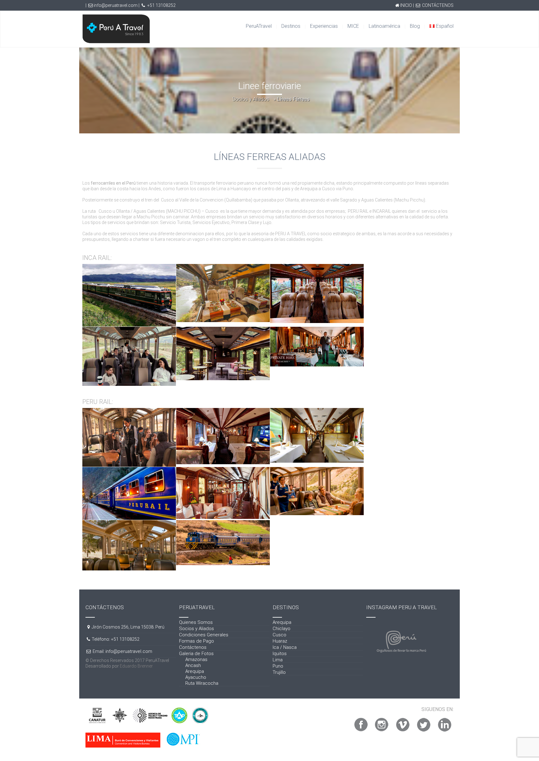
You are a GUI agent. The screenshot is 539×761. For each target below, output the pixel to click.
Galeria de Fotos (196, 653)
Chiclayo (281, 628)
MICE (353, 26)
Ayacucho (195, 677)
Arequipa (194, 671)
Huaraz (280, 641)
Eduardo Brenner (136, 666)
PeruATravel (259, 26)
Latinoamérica (384, 26)
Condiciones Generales (203, 635)
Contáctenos (192, 647)
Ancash (193, 665)
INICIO (406, 5)
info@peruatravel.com (116, 5)
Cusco (279, 635)
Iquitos (280, 653)
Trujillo (279, 672)
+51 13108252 (161, 5)
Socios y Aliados (250, 99)
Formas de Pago (196, 641)
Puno (278, 666)
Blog (415, 26)
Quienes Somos (196, 622)
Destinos (290, 26)
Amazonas (196, 659)
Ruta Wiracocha (201, 683)
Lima (278, 660)
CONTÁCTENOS (438, 5)
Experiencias (324, 26)
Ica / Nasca (285, 647)
